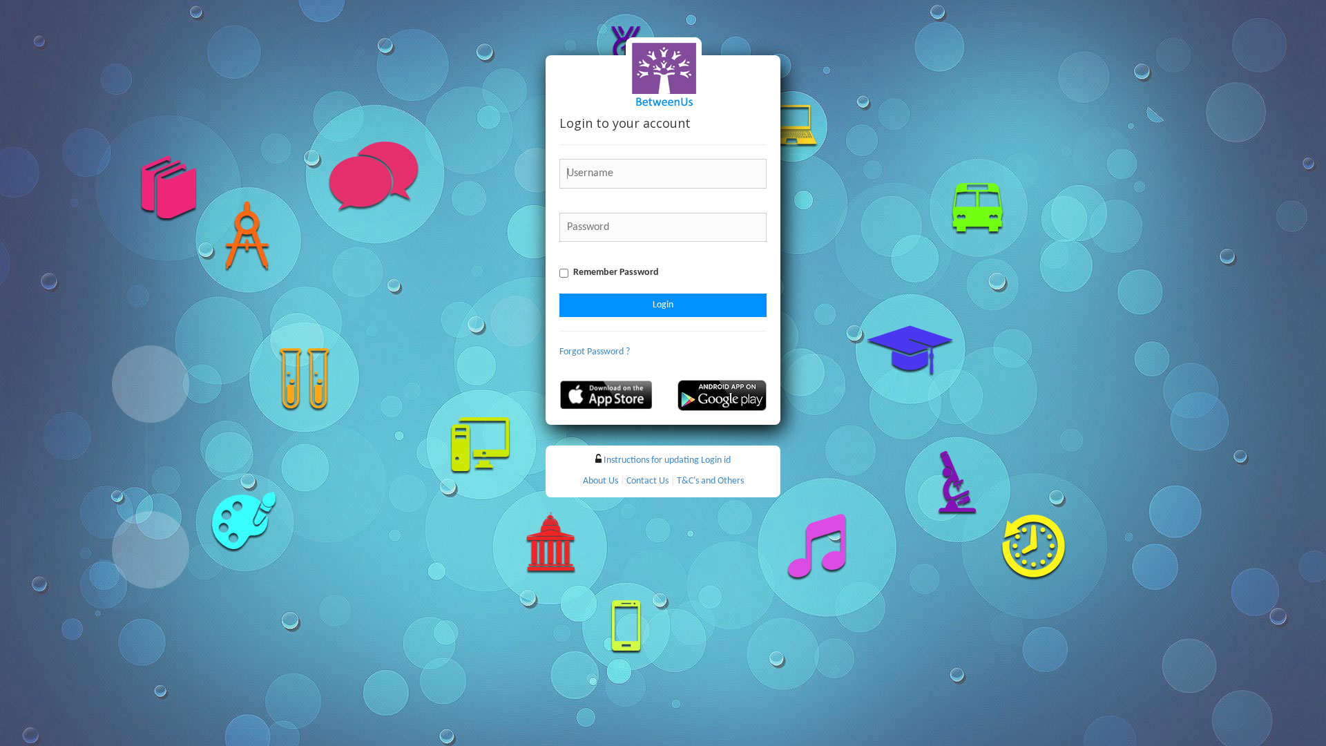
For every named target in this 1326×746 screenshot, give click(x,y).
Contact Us (647, 481)
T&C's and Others (710, 481)
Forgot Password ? (594, 352)
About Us (600, 481)
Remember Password (616, 272)
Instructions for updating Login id (667, 460)
